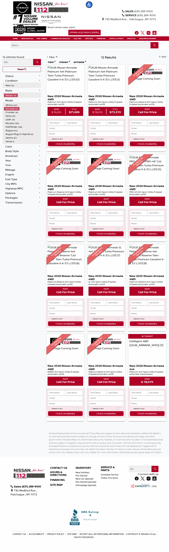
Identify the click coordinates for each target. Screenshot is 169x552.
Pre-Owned (81, 475)
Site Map (56, 484)
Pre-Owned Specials (86, 481)
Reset (20, 69)
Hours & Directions (58, 474)
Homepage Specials (86, 485)
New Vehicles (82, 472)
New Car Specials (84, 478)
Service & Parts (108, 469)
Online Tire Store (109, 477)
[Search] (154, 45)
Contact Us (58, 467)
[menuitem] (22, 85)
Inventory (83, 467)
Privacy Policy (56, 534)
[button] (89, 4)
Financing (57, 480)
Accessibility (37, 534)
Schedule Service (109, 474)
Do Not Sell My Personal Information (102, 534)
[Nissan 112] (40, 7)
